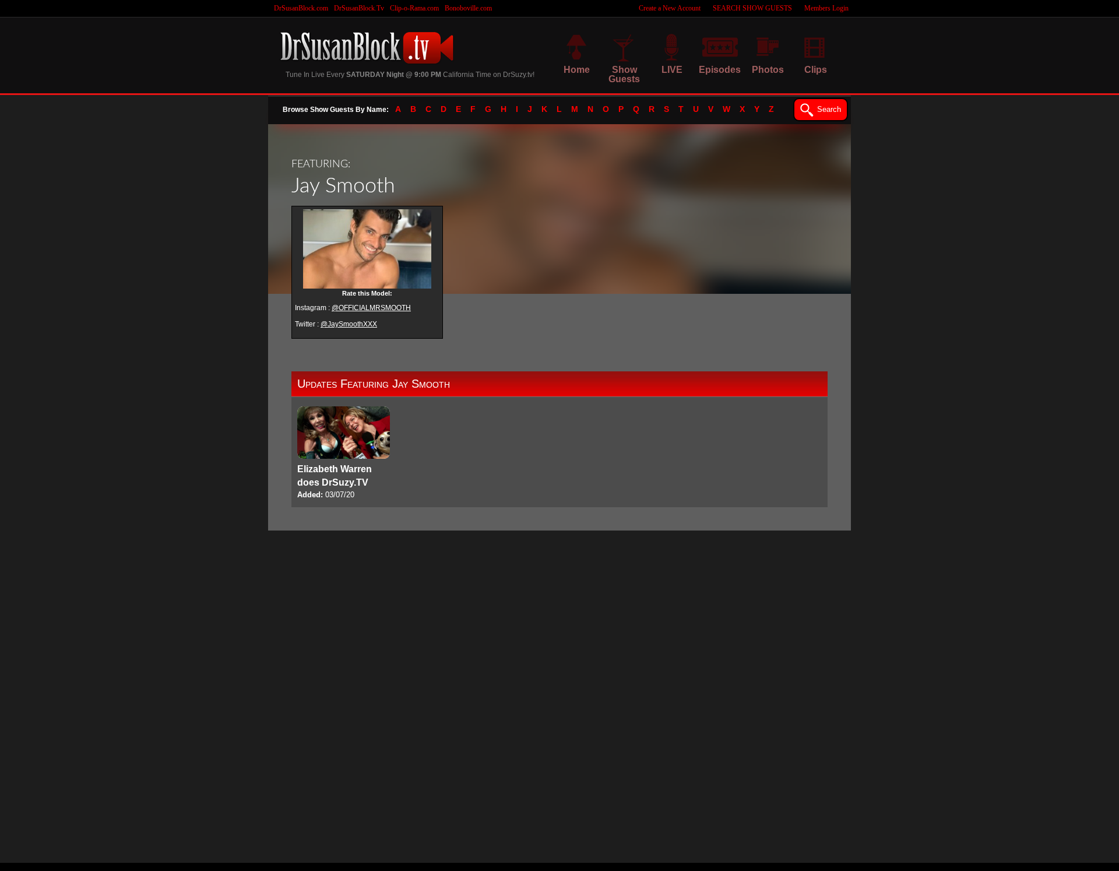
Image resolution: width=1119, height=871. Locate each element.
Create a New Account (670, 8)
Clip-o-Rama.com (414, 8)
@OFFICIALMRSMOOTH (371, 308)
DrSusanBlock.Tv (359, 8)
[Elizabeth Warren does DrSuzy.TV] (343, 454)
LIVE (671, 70)
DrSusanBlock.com (301, 8)
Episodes (720, 70)
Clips (815, 70)
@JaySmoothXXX (349, 324)
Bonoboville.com (468, 8)
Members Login (826, 8)
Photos (768, 70)
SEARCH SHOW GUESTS (752, 8)
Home (577, 70)
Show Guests (624, 74)
